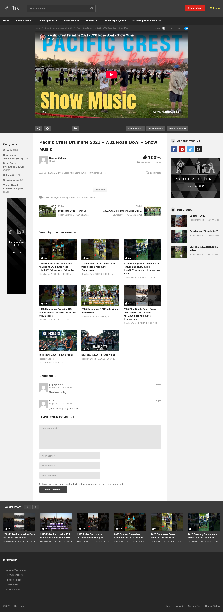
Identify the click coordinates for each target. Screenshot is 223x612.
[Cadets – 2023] (179, 221)
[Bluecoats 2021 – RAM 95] (68, 214)
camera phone (49, 198)
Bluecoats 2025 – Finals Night (56, 354)
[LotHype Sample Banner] (16, 293)
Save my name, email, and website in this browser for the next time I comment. (83, 484)
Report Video (13, 589)
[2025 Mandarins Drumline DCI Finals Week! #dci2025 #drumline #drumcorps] (58, 295)
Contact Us (12, 584)
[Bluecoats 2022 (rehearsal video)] (179, 252)
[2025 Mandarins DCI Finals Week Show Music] (100, 295)
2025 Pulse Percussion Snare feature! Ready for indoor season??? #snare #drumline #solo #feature (91, 536)
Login (216, 8)
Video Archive (24, 20)
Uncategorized (11, 180)
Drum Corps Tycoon (115, 20)
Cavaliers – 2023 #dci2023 (204, 231)
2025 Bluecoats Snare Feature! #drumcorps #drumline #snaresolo (98, 266)
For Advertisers (14, 575)
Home (6, 20)
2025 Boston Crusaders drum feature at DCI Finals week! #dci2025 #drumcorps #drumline (57, 266)
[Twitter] (190, 149)
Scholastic (9, 175)
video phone (89, 198)
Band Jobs (70, 20)
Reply (158, 384)
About (179, 606)
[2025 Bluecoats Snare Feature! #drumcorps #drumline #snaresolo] (100, 249)
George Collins (57, 158)
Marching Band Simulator (146, 20)
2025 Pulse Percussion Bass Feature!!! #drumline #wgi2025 (19, 536)
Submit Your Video (16, 570)
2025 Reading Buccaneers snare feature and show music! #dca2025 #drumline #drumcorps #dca (203, 536)
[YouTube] (182, 149)
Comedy (8, 150)
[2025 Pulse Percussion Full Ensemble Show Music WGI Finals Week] (56, 522)
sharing (65, 198)
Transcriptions (46, 20)
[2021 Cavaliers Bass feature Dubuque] (132, 214)
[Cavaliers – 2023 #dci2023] (179, 236)
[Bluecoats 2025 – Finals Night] (58, 340)
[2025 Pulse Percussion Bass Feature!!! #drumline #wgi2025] (19, 522)
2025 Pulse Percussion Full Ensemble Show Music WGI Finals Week (55, 536)
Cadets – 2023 (197, 215)
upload (72, 198)
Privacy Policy (13, 579)
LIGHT (156, 28)
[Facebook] (174, 149)
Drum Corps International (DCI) (58, 28)
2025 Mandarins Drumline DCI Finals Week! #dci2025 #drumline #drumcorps (57, 312)
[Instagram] (198, 149)
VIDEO (80, 198)
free (59, 198)
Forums (90, 20)
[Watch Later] (47, 128)
